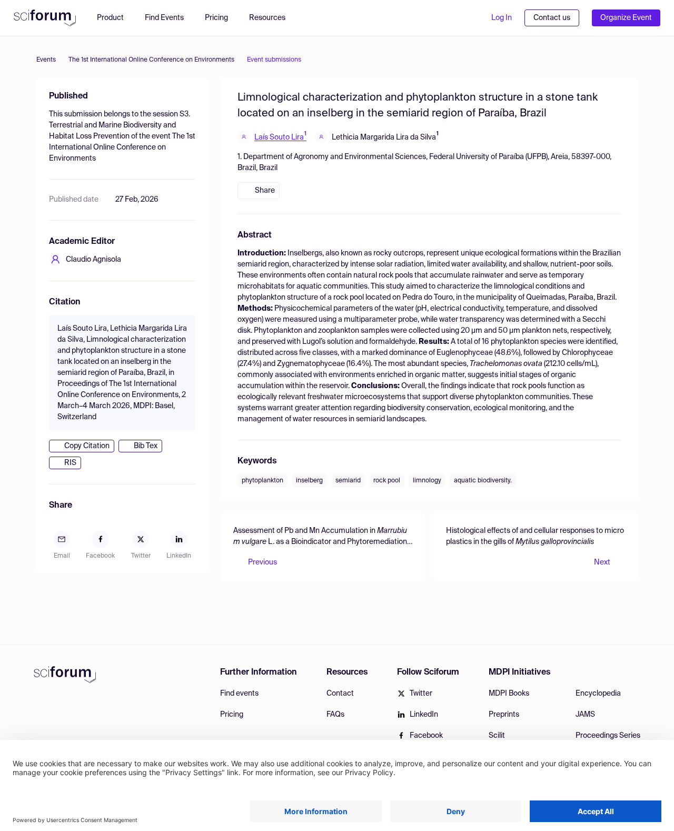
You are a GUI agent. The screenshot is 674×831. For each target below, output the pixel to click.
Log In (501, 18)
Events (46, 60)
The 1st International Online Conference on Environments (151, 60)
